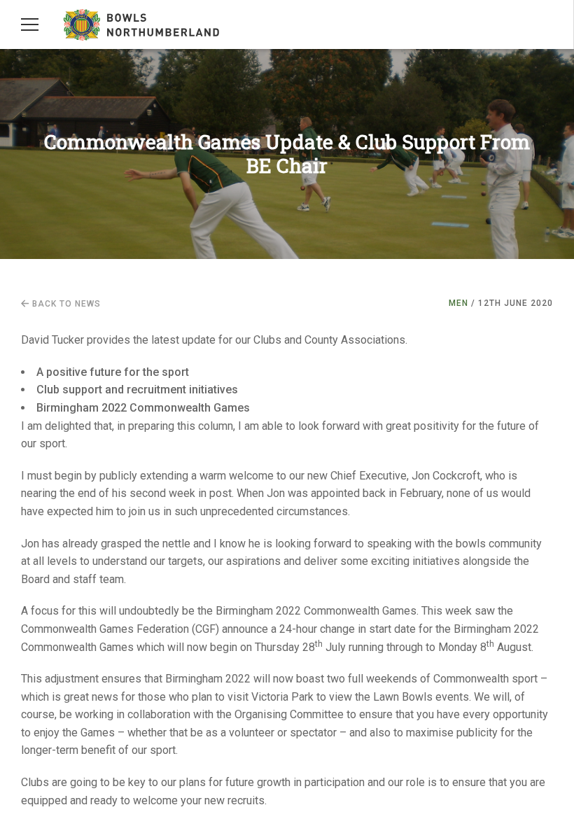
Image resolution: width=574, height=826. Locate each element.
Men (458, 303)
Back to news (65, 304)
